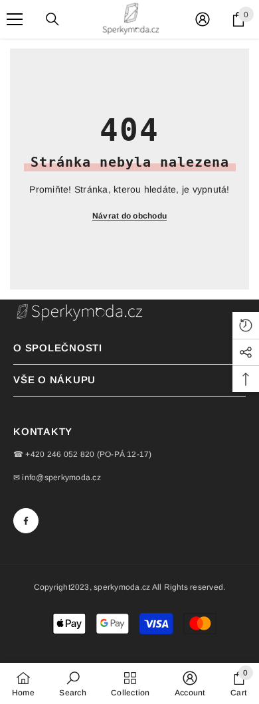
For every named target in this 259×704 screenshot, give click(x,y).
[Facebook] (26, 520)
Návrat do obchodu (129, 215)
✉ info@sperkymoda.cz (57, 477)
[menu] (15, 19)
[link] (72, 683)
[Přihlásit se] (202, 19)
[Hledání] (52, 19)
